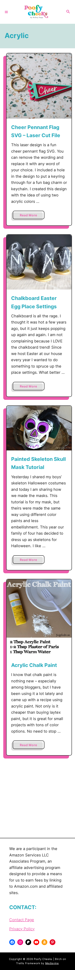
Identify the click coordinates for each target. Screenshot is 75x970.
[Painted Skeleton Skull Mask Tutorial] (39, 428)
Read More (29, 216)
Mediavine (52, 963)
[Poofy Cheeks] (37, 12)
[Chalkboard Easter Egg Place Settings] (39, 262)
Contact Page (21, 919)
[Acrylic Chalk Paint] (39, 618)
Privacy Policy (22, 929)
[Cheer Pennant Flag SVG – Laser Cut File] (39, 86)
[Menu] (6, 12)
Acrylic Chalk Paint (34, 665)
